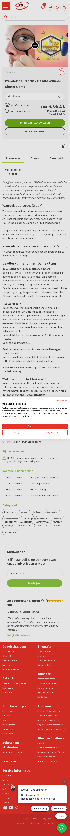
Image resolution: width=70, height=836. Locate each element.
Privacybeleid (61, 400)
